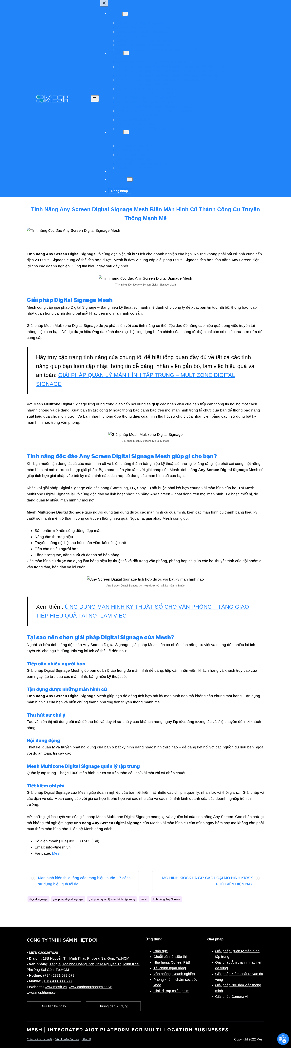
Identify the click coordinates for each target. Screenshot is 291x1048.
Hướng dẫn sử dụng (113, 1006)
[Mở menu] (95, 98)
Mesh (57, 853)
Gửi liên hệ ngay (54, 1006)
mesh (144, 899)
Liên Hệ (86, 1039)
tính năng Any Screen (166, 899)
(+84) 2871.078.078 (58, 975)
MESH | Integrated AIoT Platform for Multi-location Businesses (128, 1030)
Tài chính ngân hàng (169, 968)
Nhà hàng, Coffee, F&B (171, 962)
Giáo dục (160, 951)
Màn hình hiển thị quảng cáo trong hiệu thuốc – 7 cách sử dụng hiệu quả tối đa (84, 881)
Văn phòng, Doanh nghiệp (174, 974)
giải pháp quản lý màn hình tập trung (112, 899)
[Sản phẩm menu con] (126, 53)
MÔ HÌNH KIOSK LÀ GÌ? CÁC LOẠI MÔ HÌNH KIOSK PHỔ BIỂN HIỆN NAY (207, 881)
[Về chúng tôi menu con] (130, 179)
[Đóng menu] (104, 3)
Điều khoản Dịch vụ (67, 1039)
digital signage (38, 899)
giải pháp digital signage (68, 899)
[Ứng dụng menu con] (126, 132)
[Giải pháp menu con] (125, 14)
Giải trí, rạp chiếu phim (171, 991)
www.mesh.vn (56, 987)
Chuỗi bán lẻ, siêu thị (170, 957)
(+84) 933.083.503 (57, 981)
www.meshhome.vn (42, 993)
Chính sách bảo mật (39, 1039)
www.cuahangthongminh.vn (90, 987)
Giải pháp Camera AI (231, 997)
